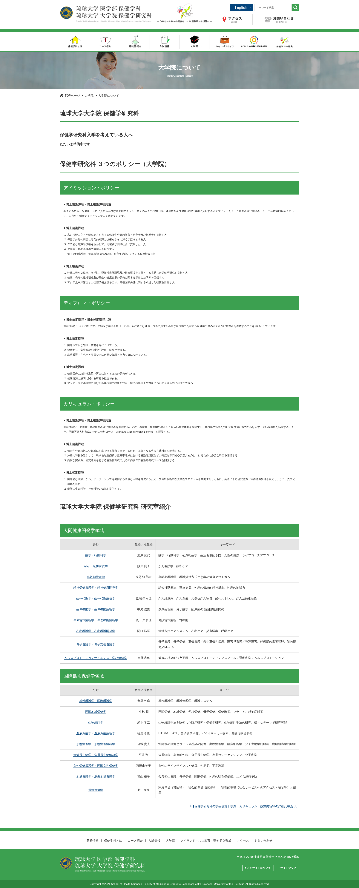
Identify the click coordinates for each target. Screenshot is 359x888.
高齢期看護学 (96, 577)
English (248, 5)
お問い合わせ (263, 840)
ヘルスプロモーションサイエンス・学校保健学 (95, 657)
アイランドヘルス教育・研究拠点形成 (205, 840)
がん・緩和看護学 (96, 566)
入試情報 (154, 840)
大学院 (170, 840)
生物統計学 (95, 722)
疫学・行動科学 (95, 555)
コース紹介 (135, 840)
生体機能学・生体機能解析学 (95, 609)
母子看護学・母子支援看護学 (95, 644)
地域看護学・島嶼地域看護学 (95, 776)
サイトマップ (288, 868)
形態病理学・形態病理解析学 (95, 744)
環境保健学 (95, 790)
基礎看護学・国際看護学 (95, 700)
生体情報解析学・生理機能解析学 (95, 620)
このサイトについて (258, 868)
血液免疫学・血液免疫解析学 (95, 733)
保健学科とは (113, 840)
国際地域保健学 (95, 711)
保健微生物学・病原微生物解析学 (95, 754)
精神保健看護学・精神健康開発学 (95, 587)
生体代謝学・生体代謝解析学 (95, 598)
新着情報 (93, 840)
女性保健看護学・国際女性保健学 (95, 765)
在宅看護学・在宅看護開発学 (95, 631)
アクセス (243, 840)
